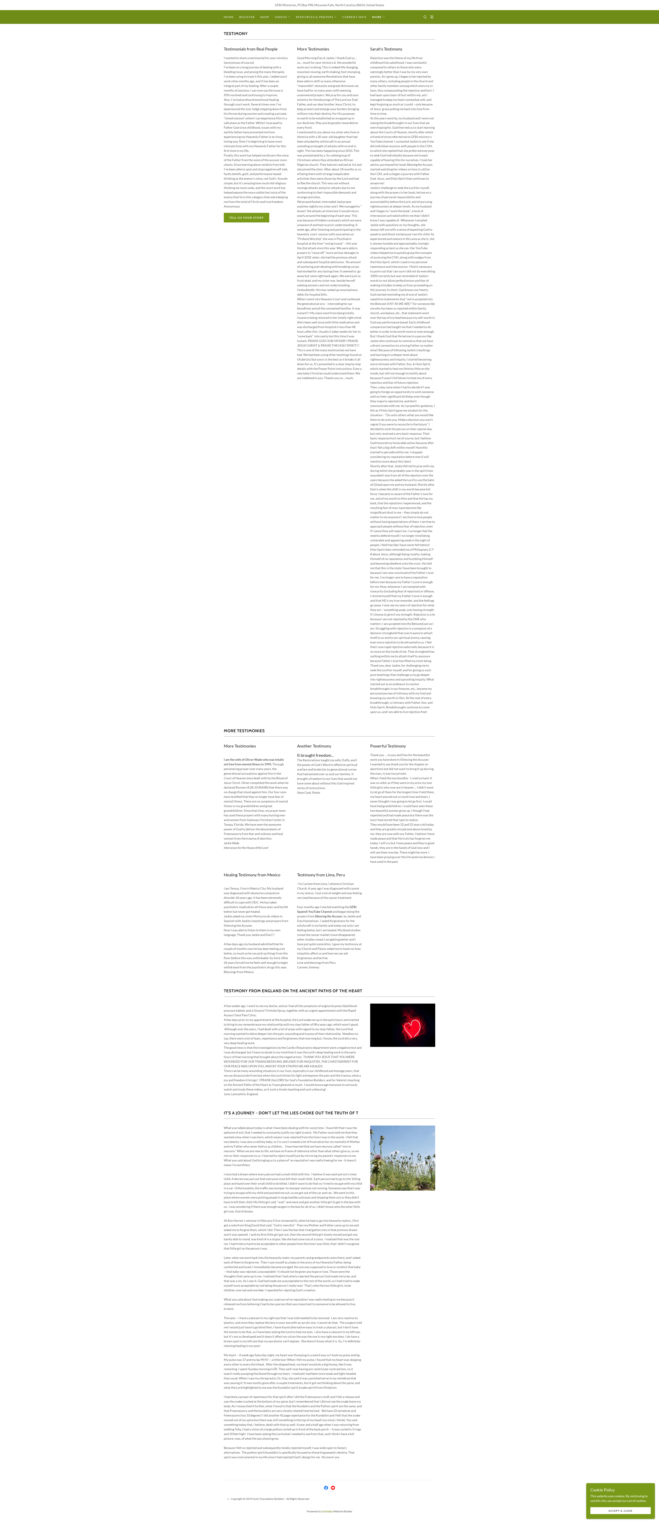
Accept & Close (620, 1510)
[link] (431, 17)
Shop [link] (264, 17)
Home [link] (229, 17)
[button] (283, 17)
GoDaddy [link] (327, 1511)
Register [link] (247, 17)
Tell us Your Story (246, 217)
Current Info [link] (354, 17)
